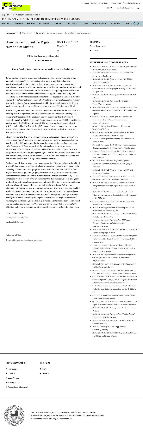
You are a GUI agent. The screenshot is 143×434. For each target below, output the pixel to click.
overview (96, 50)
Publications (99, 23)
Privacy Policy (115, 3)
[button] (109, 8)
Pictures (115, 23)
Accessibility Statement (131, 3)
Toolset (58, 23)
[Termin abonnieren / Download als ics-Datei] (69, 51)
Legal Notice (103, 3)
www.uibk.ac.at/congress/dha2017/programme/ (26, 240)
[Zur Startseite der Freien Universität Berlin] (18, 6)
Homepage (85, 3)
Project (6, 23)
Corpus (31, 23)
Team (85, 23)
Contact (94, 3)
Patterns (44, 23)
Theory (19, 23)
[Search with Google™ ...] (138, 8)
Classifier (72, 23)
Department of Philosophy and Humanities (21, 15)
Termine (39, 32)
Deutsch (45, 373)
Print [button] (44, 368)
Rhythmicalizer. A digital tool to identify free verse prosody (41, 18)
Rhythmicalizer (25, 32)
